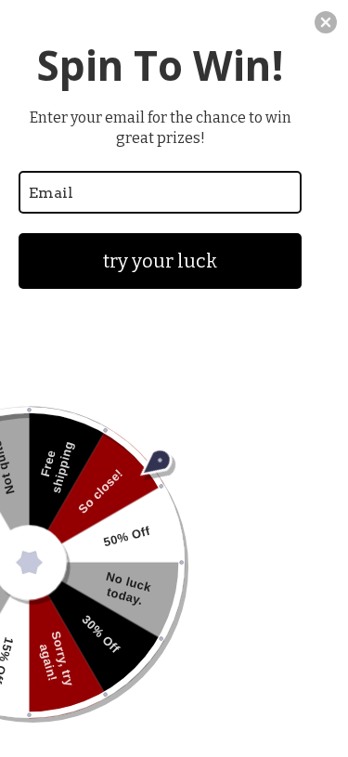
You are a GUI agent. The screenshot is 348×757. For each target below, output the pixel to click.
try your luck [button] (160, 261)
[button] (326, 22)
